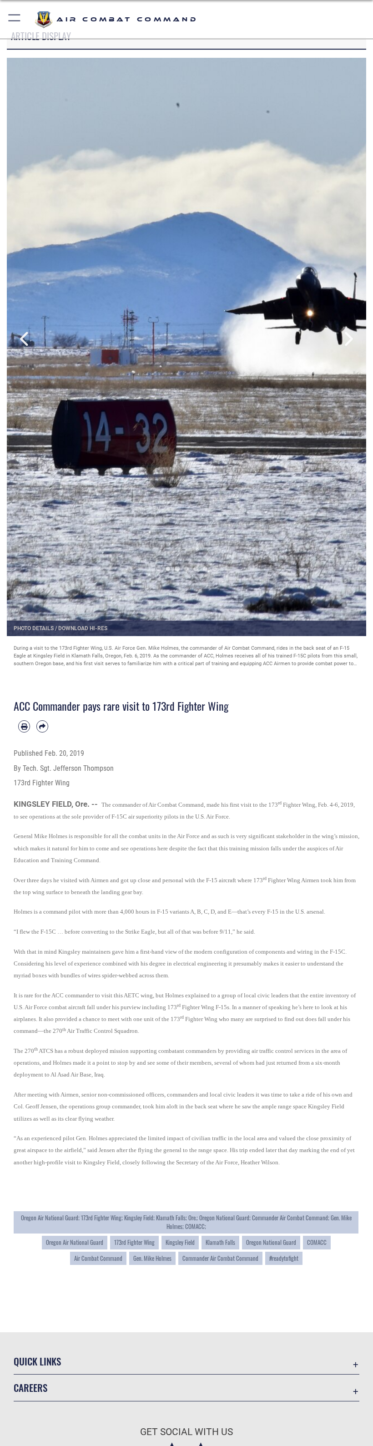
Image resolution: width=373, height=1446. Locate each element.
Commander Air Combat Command (220, 1258)
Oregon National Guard (271, 1242)
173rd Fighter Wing (134, 1242)
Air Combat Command (98, 1258)
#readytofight (283, 1258)
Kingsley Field (180, 1242)
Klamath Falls (220, 1242)
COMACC (317, 1242)
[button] (15, 19)
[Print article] (24, 726)
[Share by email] (42, 726)
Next (348, 339)
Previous (25, 339)
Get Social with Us (186, 1431)
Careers (30, 1387)
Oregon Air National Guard (74, 1242)
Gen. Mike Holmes (152, 1258)
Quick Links (37, 1361)
